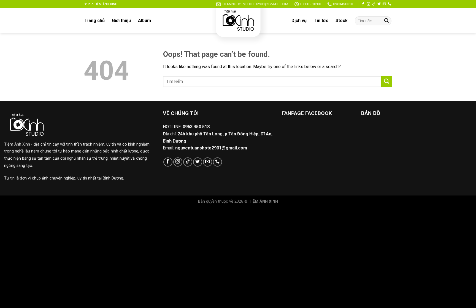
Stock (342, 20)
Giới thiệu (121, 20)
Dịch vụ (299, 20)
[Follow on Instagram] (368, 4)
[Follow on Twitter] (379, 4)
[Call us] (389, 4)
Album (144, 20)
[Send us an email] (384, 4)
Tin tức (321, 20)
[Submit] (386, 21)
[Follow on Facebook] (363, 4)
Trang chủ (94, 20)
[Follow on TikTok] (373, 4)
